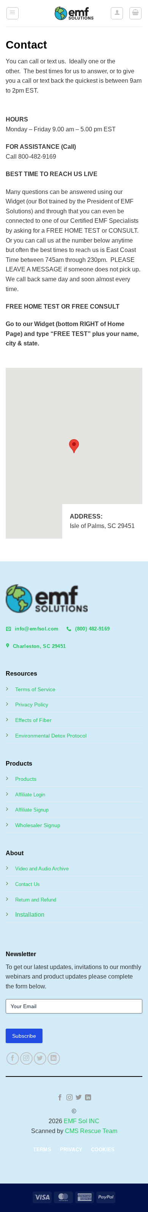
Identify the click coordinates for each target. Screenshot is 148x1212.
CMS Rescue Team (91, 1131)
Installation (29, 914)
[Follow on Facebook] (12, 1058)
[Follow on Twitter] (40, 1058)
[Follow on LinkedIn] (53, 1058)
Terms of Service (35, 689)
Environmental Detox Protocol (51, 736)
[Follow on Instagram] (26, 1058)
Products (25, 779)
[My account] (117, 13)
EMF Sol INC (81, 1121)
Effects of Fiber (33, 720)
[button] (12, 13)
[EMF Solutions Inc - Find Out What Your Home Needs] (74, 13)
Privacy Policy (31, 704)
